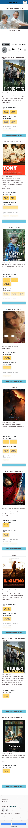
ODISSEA (14, 387)
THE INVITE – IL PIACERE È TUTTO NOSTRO (12, 718)
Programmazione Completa (14, 135)
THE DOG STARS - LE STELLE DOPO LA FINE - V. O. (13, 639)
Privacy (4, 798)
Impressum (6, 799)
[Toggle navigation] (25, 2)
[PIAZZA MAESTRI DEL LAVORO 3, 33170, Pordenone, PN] (3, 109)
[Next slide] (25, 23)
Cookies (5, 801)
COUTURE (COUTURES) (14, 309)
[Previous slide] (2, 23)
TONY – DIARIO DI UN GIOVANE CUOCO (14, 142)
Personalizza (13, 826)
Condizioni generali (8, 796)
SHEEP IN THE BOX (14, 227)
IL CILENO (14, 555)
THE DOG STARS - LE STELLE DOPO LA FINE (13, 57)
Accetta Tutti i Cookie (6, 823)
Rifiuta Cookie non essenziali (19, 823)
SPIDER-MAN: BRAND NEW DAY (14, 471)
